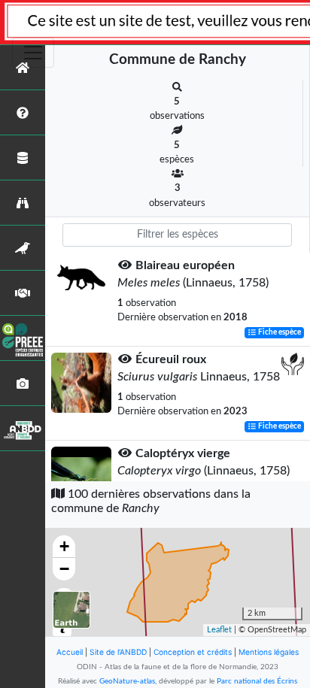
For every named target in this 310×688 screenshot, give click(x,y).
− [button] (64, 568)
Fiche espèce (279, 332)
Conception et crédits (192, 651)
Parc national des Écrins (257, 681)
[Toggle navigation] (33, 53)
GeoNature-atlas (127, 681)
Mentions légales (269, 651)
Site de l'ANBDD (118, 651)
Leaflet (219, 630)
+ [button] (64, 546)
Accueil (69, 651)
